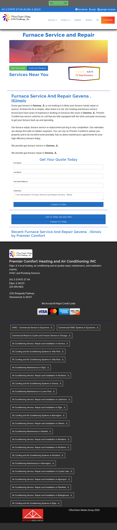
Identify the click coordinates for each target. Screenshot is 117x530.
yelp (93, 9)
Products (65, 20)
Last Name (18, 172)
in (32, 327)
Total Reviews (84, 75)
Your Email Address (21, 181)
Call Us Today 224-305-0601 (58, 217)
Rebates (78, 20)
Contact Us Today (58, 222)
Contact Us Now (58, 204)
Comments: (17, 190)
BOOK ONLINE (58, 3)
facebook (82, 9)
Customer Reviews (37, 68)
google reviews (108, 9)
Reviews (89, 20)
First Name (18, 163)
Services (52, 20)
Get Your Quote (18, 68)
